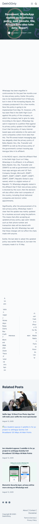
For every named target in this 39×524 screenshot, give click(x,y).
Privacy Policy (32, 520)
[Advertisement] (19, 64)
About (25, 510)
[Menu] (32, 4)
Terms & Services (30, 518)
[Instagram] (6, 502)
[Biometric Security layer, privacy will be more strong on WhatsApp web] (19, 472)
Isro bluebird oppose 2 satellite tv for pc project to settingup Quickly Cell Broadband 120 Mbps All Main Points (18, 450)
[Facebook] (3, 502)
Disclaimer (32, 513)
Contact (32, 510)
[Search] (36, 4)
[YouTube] (9, 502)
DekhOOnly (9, 3)
